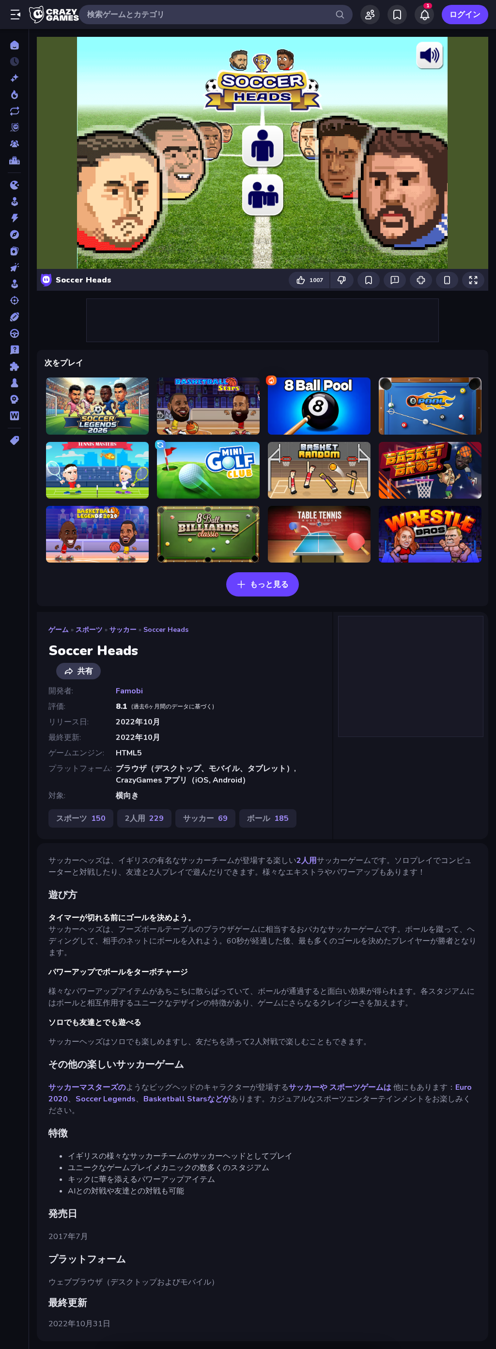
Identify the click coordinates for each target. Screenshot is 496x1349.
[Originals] (14, 127)
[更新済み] (14, 111)
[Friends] (370, 14)
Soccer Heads (165, 629)
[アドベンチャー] (14, 234)
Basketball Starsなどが (187, 1099)
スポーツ (89, 629)
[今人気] (14, 94)
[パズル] (14, 366)
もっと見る (269, 584)
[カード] (14, 251)
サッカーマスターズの (87, 1087)
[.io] (14, 185)
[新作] (14, 78)
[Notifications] (424, 14)
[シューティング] (14, 300)
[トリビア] (14, 350)
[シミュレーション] (14, 284)
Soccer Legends (106, 1099)
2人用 (306, 860)
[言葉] (14, 416)
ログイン (465, 14)
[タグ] (14, 440)
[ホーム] (14, 45)
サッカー (123, 629)
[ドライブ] (14, 333)
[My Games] (397, 14)
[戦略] (14, 399)
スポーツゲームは (361, 1087)
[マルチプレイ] (14, 144)
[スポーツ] (14, 317)
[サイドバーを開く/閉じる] (15, 14)
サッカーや (308, 1087)
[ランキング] (14, 160)
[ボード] (14, 383)
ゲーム (58, 629)
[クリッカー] (14, 267)
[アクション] (14, 218)
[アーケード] (14, 201)
